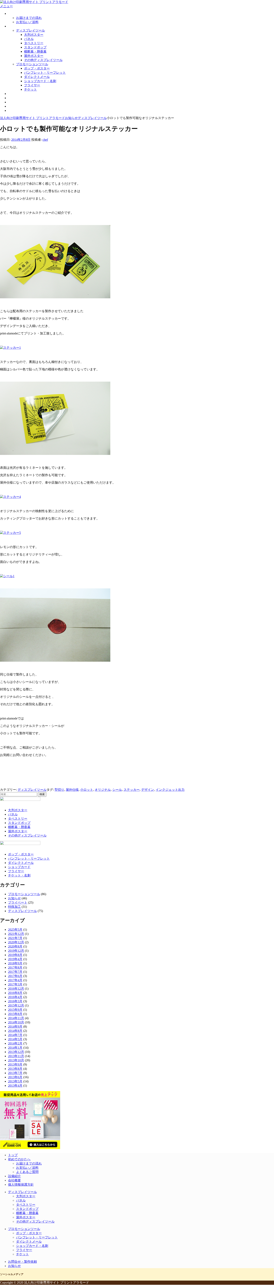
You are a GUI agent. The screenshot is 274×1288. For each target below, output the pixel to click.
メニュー (6, 6)
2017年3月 (15, 984)
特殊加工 (14, 906)
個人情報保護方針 (21, 1184)
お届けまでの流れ (29, 17)
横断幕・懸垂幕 (35, 51)
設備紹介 (14, 98)
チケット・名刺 (19, 875)
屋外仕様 (72, 789)
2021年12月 (16, 933)
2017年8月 (15, 967)
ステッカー (132, 789)
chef (45, 139)
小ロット (86, 789)
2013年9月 (15, 1064)
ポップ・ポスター (37, 68)
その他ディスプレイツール (43, 60)
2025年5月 (15, 929)
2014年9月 (15, 1026)
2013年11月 (16, 1056)
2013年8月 (15, 1068)
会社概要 (14, 102)
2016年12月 (16, 988)
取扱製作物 (16, 26)
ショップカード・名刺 (40, 81)
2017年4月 (15, 980)
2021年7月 (15, 938)
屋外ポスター (33, 55)
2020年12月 (16, 942)
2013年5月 (15, 1081)
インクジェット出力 (170, 789)
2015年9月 (15, 1009)
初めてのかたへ (19, 13)
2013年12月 (16, 1052)
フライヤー (32, 85)
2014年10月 (16, 1022)
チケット (30, 89)
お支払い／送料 (27, 22)
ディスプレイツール (30, 30)
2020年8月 (15, 946)
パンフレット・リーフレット (45, 72)
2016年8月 (15, 993)
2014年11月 (16, 1018)
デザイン (147, 789)
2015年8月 (15, 1014)
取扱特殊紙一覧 (19, 93)
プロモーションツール (32, 64)
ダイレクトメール (37, 76)
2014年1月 (15, 1047)
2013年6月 (15, 1077)
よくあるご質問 (27, 1172)
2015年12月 (16, 1005)
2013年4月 (15, 1085)
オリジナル (103, 789)
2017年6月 (15, 976)
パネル (29, 39)
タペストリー (33, 43)
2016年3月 (15, 1001)
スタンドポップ (35, 47)
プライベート (17, 902)
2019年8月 (15, 955)
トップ (13, 1155)
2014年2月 (15, 1043)
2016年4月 (15, 997)
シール (117, 789)
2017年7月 (15, 971)
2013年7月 (15, 1073)
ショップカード (19, 867)
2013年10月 (16, 1060)
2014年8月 (15, 1030)
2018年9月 (15, 963)
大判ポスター (33, 34)
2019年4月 (15, 959)
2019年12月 (16, 950)
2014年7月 (15, 1035)
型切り (59, 789)
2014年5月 (15, 1039)
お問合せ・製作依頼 (22, 106)
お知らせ (14, 110)
